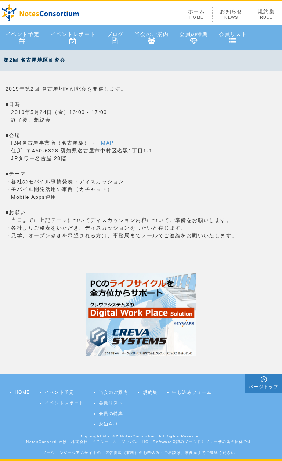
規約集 (266, 13)
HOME (22, 392)
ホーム (196, 13)
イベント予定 (22, 34)
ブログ (115, 34)
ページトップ (263, 386)
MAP (107, 143)
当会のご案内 (152, 34)
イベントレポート (72, 34)
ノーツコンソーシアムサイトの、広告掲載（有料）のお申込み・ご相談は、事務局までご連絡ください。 (141, 453)
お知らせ (231, 13)
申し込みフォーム (192, 392)
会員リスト (233, 34)
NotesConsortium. (139, 436)
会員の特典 (194, 34)
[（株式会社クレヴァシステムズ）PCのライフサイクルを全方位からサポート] (141, 314)
